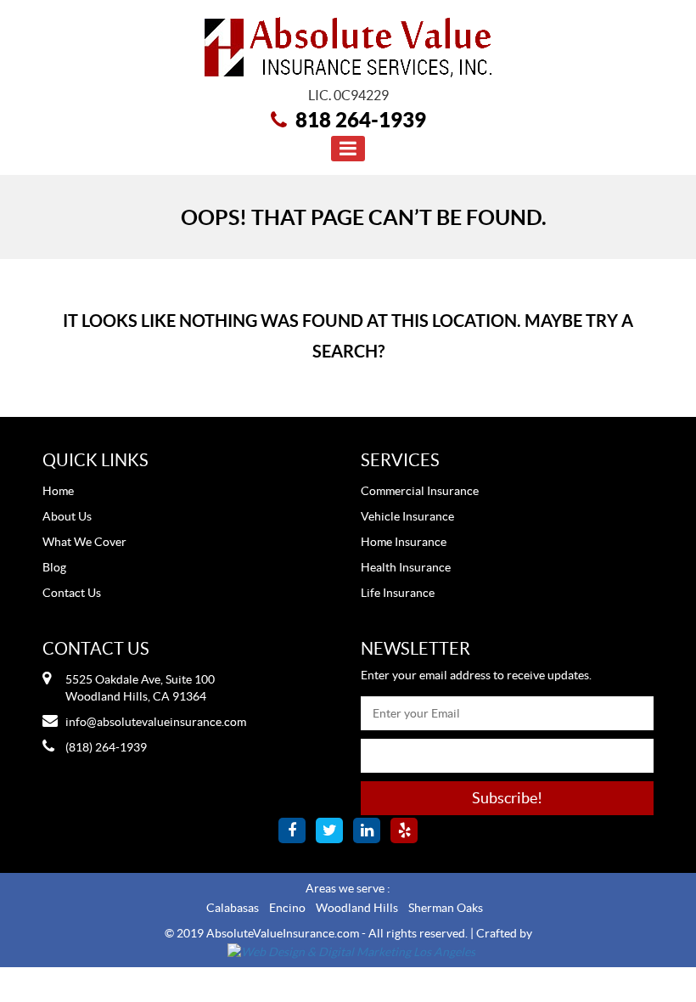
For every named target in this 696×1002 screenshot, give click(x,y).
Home (58, 491)
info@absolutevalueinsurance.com (155, 722)
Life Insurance (398, 593)
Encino (287, 908)
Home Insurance (403, 542)
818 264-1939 (360, 120)
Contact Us (71, 593)
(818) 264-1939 (106, 747)
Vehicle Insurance (407, 516)
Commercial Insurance (420, 491)
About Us (67, 516)
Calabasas (232, 908)
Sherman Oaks (445, 908)
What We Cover (84, 542)
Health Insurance (406, 567)
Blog (54, 567)
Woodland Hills (357, 908)
